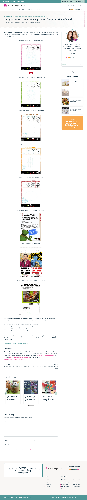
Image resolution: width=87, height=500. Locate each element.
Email (34, 440)
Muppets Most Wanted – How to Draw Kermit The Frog (31, 77)
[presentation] (13, 387)
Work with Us (64, 497)
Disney (14, 343)
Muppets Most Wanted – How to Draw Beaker (31, 144)
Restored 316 (27, 497)
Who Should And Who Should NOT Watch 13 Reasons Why (30, 398)
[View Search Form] (82, 10)
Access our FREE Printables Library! (71, 1)
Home (6, 9)
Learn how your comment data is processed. (35, 449)
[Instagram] (76, 10)
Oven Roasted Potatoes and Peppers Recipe (75, 101)
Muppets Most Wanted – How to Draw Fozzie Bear (31, 110)
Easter (74, 482)
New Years (64, 479)
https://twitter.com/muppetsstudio (29, 326)
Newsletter (48, 484)
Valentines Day (76, 479)
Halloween (64, 489)
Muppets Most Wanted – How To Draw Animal (31, 177)
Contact (73, 5)
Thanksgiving (76, 486)
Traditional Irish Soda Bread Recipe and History (75, 82)
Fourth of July (76, 484)
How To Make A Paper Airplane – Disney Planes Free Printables (48, 398)
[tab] (28, 405)
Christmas (75, 489)
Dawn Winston (11, 22)
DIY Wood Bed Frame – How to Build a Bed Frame (76, 91)
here (52, 318)
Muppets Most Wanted (23, 343)
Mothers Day (64, 484)
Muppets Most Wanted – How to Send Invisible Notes (31, 210)
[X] (74, 10)
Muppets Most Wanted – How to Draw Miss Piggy (31, 40)
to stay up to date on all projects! (15, 1)
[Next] (56, 393)
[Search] (81, 64)
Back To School (65, 486)
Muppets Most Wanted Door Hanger (31, 243)
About (68, 5)
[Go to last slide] (6, 393)
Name (6, 440)
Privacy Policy (72, 497)
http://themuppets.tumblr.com (28, 330)
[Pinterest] (69, 10)
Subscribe (79, 5)
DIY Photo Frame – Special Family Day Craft (75, 110)
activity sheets (8, 343)
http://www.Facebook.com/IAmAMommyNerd (15, 359)
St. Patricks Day (65, 482)
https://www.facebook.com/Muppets (30, 324)
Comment (7, 421)
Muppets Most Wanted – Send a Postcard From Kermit (31, 280)
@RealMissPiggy (23, 328)
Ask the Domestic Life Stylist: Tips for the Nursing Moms (45, 366)
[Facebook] (71, 10)
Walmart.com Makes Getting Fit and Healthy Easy (16, 365)
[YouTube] (79, 10)
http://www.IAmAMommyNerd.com (45, 355)
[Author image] (5, 23)
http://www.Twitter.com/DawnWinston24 (19, 357)
